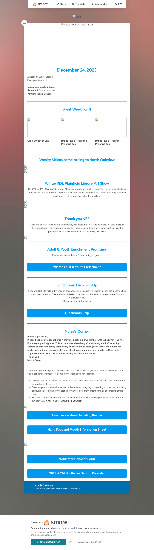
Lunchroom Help (77, 313)
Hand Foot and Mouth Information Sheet (77, 429)
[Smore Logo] (40, 4)
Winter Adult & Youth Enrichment (77, 267)
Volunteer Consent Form (77, 459)
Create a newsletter (48, 542)
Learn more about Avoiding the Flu (77, 415)
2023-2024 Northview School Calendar (77, 473)
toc (24, 23)
